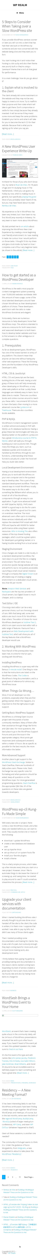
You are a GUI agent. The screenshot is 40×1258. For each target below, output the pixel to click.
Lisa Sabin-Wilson (28, 1061)
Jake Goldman (8, 1064)
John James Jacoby (19, 1058)
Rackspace (6, 591)
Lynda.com (24, 407)
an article (25, 226)
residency (14, 1170)
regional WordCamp (13, 1118)
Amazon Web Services (17, 588)
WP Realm (20, 5)
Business (13, 990)
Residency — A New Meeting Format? (16, 1092)
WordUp (6, 1121)
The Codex (22, 675)
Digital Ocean (27, 574)
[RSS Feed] (20, 1247)
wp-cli (23, 892)
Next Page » (28, 1177)
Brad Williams (20, 1064)
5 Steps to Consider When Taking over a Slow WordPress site (17, 26)
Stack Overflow (29, 783)
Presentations (16, 1083)
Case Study (14, 266)
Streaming (24, 1083)
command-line (15, 892)
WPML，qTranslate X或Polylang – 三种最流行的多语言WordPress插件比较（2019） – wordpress (20, 1227)
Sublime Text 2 (30, 622)
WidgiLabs (22, 1148)
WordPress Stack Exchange (13, 762)
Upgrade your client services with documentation (16, 903)
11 (20, 1177)
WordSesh (6, 1031)
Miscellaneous (15, 139)
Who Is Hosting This (19, 531)
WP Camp (17, 1124)
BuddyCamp (28, 1118)
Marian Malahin (9, 1217)
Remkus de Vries (9, 205)
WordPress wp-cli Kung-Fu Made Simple (19, 811)
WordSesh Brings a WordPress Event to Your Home (16, 1002)
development (15, 802)
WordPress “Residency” (11, 1154)
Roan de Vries (21, 185)
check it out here (16, 1049)
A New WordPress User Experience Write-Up (18, 148)
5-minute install (15, 669)
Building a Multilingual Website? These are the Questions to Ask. (20, 1210)
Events (12, 1168)
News (12, 1081)
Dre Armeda (14, 1061)
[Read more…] (8, 134)
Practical (13, 890)
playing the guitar (29, 197)
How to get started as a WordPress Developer (19, 277)
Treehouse (6, 410)
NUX (12, 268)
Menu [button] (21, 13)
